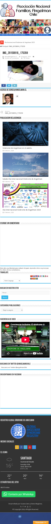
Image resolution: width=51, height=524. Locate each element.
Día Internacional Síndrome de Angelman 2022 (20, 42)
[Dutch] (34, 276)
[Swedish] (36, 278)
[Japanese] (47, 276)
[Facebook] (21, 447)
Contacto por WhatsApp (21, 494)
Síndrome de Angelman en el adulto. (17, 148)
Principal (5, 46)
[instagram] (34, 447)
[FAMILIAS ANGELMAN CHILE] (25, 10)
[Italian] (44, 276)
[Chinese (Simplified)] (31, 276)
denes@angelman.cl (11, 56)
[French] (39, 276)
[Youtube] (30, 447)
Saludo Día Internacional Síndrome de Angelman (22, 179)
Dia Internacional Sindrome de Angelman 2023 (22, 210)
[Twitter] (25, 447)
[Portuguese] (31, 278)
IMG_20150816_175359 (14, 112)
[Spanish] (34, 278)
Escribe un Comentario (12, 58)
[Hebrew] (42, 276)
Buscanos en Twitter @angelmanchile (15, 364)
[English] (36, 276)
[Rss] (17, 447)
